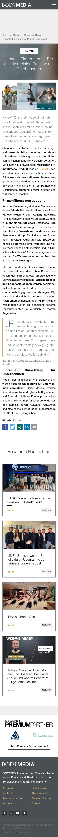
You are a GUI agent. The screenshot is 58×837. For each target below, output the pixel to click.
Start (5, 35)
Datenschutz (25, 832)
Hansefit (44, 169)
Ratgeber (8, 788)
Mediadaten (38, 788)
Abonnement (39, 793)
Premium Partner (41, 798)
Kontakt (7, 793)
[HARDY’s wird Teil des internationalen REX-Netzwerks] (29, 478)
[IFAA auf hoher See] (29, 596)
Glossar (36, 803)
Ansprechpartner (12, 798)
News (16, 35)
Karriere (7, 803)
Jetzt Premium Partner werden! (29, 746)
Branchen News (33, 35)
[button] (5, 427)
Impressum (8, 832)
